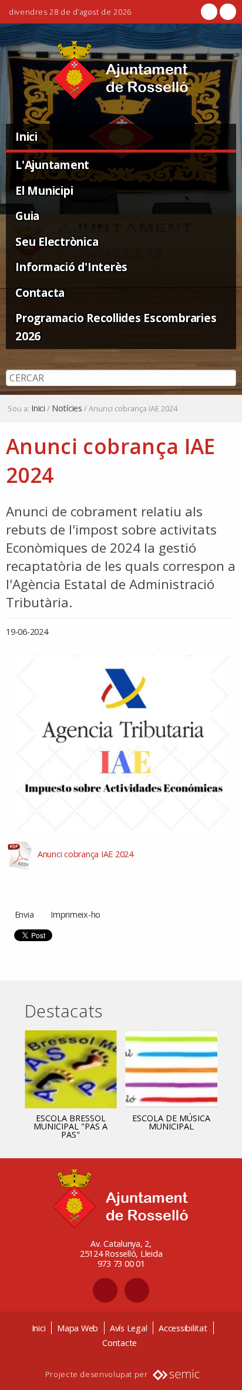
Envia (24, 914)
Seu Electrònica (56, 241)
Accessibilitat (183, 1328)
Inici (26, 136)
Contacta (40, 292)
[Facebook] (209, 12)
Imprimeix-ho (75, 914)
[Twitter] (226, 12)
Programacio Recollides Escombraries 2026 (115, 327)
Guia (27, 216)
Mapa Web (77, 1328)
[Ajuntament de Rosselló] (121, 70)
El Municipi (44, 190)
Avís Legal (128, 1328)
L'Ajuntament (52, 165)
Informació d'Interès (71, 267)
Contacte (119, 1342)
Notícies (67, 408)
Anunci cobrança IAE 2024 (85, 854)
